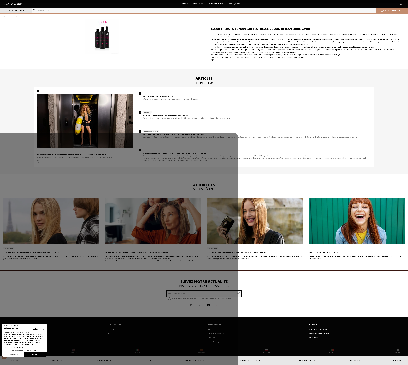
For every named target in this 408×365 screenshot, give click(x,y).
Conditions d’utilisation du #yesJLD (252, 360)
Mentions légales (58, 360)
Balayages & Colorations (216, 333)
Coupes (210, 329)
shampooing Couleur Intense (248, 44)
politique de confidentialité (106, 360)
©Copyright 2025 (12, 360)
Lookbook (110, 329)
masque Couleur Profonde (271, 44)
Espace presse (355, 360)
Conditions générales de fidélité (196, 360)
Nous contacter (313, 338)
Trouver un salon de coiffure (317, 329)
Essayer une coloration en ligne (318, 333)
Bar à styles (211, 338)
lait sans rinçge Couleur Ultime (297, 44)
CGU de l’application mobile (307, 360)
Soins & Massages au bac (216, 342)
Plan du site (397, 360)
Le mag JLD (111, 333)
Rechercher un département (46, 11)
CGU (150, 360)
